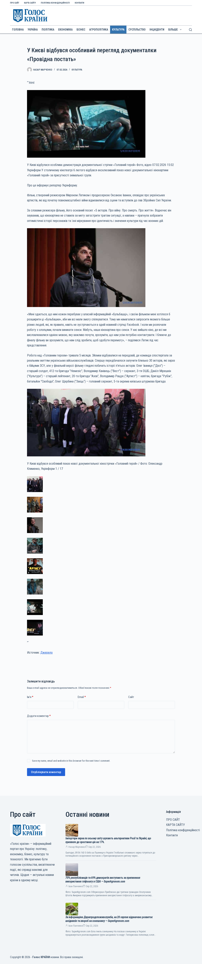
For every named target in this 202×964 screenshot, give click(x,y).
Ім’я (30, 697)
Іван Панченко (75, 886)
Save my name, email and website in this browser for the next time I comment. (71, 760)
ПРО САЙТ (14, 3)
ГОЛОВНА (18, 29)
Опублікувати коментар (46, 772)
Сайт (131, 697)
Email (82, 697)
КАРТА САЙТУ (30, 3)
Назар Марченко (76, 847)
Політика (48, 29)
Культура (118, 29)
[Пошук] (190, 29)
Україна (33, 29)
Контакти (79, 3)
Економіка (65, 29)
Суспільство (137, 29)
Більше (173, 29)
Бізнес (81, 29)
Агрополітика (98, 29)
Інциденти (157, 29)
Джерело (46, 652)
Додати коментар (39, 716)
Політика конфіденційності (55, 3)
